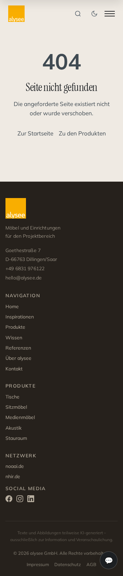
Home (12, 306)
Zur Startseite (35, 133)
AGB (91, 564)
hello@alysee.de (23, 278)
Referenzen (18, 348)
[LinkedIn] (30, 500)
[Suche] (78, 14)
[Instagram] (19, 500)
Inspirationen (19, 317)
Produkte (15, 327)
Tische (12, 397)
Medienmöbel (20, 417)
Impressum (38, 564)
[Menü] (110, 14)
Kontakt (14, 369)
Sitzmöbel (16, 407)
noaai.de (14, 466)
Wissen (13, 338)
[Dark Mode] (94, 14)
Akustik (13, 428)
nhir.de (12, 476)
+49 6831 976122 (24, 268)
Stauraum (16, 438)
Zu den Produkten (82, 133)
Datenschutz (67, 564)
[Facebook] (8, 500)
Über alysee (18, 358)
